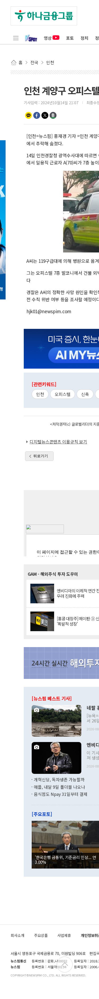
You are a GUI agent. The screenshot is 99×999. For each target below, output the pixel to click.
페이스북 (36, 115)
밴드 (53, 115)
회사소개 (17, 935)
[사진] (56, 720)
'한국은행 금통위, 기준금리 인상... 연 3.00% (65, 859)
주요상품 (41, 935)
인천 (40, 394)
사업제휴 (64, 935)
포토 (70, 38)
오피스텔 (62, 394)
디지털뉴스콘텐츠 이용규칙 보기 (58, 441)
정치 (84, 38)
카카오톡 (28, 115)
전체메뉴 (16, 38)
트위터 (44, 115)
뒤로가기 (40, 456)
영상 (48, 38)
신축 (85, 394)
